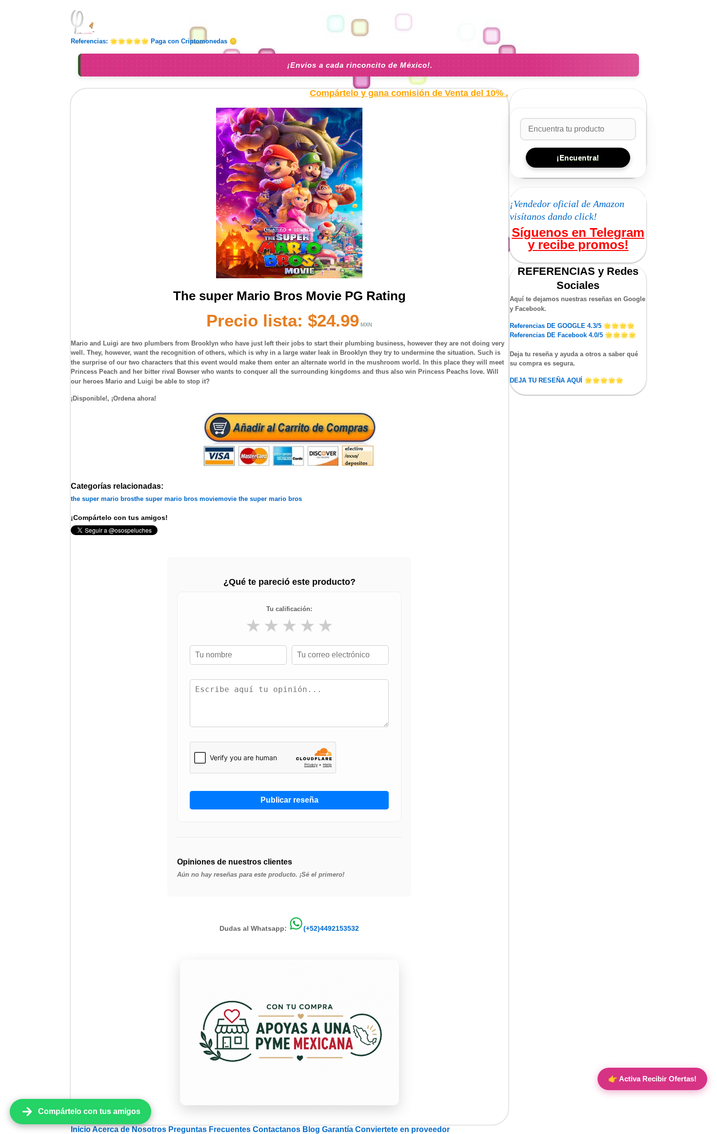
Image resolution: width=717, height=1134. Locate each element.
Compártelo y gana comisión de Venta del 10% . (409, 93)
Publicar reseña (289, 800)
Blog (312, 1129)
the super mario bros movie (176, 498)
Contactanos (277, 1129)
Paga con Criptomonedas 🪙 (194, 41)
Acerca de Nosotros (130, 1129)
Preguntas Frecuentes (210, 1129)
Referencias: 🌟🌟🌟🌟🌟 (110, 41)
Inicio (81, 1129)
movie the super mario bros (260, 498)
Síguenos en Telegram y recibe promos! (578, 238)
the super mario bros (102, 498)
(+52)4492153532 (331, 928)
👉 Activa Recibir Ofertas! (652, 1079)
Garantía (337, 1129)
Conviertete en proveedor (402, 1129)
